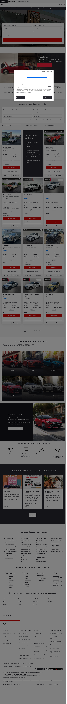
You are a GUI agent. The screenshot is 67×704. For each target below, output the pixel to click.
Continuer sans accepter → (47, 71)
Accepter (47, 97)
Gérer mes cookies (20, 97)
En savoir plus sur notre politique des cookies (23, 92)
